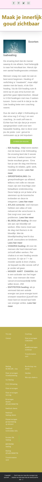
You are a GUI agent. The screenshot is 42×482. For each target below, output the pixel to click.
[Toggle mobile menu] (37, 14)
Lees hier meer (26, 201)
